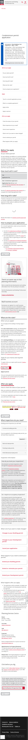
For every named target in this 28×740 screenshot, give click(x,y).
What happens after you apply (10, 141)
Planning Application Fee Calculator (15, 184)
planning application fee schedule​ (14, 190)
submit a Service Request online (16, 649)
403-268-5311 (5, 630)
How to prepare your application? (11, 89)
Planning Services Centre (9, 378)
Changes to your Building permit (12, 533)
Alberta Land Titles (10, 601)
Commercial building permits (10, 428)
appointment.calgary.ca (7, 643)
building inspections (9, 518)
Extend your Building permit (11, 562)
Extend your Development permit (12, 575)
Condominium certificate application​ (18, 240)
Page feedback (27, 598)
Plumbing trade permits (8, 448)
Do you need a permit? (8, 73)
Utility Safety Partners (14, 668)
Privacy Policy (5, 732)
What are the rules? (7, 85)
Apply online (6, 107)
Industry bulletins (13, 722)
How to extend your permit (9, 137)
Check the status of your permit (10, 121)
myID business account (10, 311)
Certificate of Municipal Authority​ (16, 248)
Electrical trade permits (8, 443)
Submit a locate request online (11, 669)
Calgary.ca (17, 726)
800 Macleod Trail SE (7, 638)
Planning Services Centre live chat (14, 63)
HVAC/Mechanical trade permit (10, 452)
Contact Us (5, 722)
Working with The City (7, 726)
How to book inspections (9, 129)
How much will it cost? (8, 77)
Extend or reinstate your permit (12, 568)
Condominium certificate (15, 231)
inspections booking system (15, 465)
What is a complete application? (10, 103)
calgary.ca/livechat (6, 625)
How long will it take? (8, 81)
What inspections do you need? (10, 125)
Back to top (6, 254)
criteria (22, 236)
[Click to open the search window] (22, 2)
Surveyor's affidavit (12, 250)
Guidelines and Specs (7, 724)
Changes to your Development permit (11, 540)
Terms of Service (14, 732)
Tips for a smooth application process (12, 99)
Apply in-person (7, 111)
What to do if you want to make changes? (13, 133)
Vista (14, 397)
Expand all (22, 439)
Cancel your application (9, 548)
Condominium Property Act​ (12, 354)
